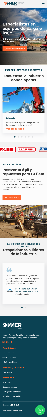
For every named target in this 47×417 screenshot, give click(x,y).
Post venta (7, 372)
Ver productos (14, 129)
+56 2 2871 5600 (9, 353)
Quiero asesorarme (14, 48)
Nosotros (7, 382)
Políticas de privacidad (12, 410)
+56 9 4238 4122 (9, 357)
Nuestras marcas (10, 387)
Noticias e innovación (12, 396)
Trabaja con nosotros (12, 391)
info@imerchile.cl (10, 362)
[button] (15, 137)
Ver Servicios (11, 197)
